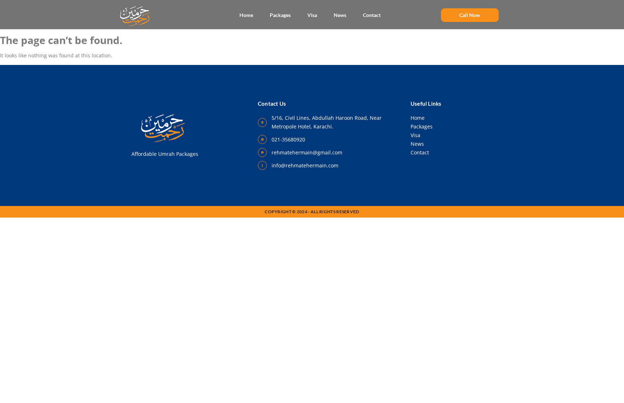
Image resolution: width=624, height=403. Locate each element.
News (340, 15)
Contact (372, 15)
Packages (280, 15)
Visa (312, 15)
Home (246, 15)
